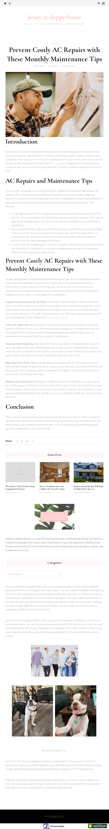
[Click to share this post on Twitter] (22, 441)
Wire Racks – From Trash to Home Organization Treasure (20, 487)
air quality (57, 163)
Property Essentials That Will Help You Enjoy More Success (88, 487)
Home (55, 43)
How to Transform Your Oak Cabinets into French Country (52, 487)
